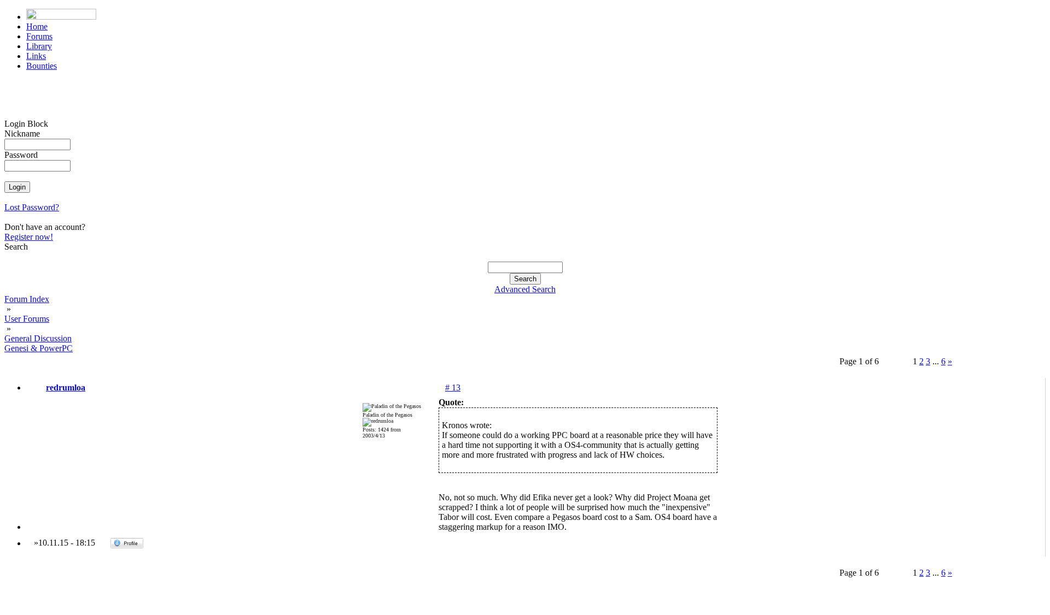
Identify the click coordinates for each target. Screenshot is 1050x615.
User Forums (26, 318)
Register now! (28, 236)
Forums (39, 36)
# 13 (452, 387)
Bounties (41, 65)
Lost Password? (31, 207)
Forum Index (26, 299)
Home (37, 26)
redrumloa (65, 387)
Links (36, 56)
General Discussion (38, 338)
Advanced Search (525, 289)
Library (39, 46)
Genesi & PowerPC (38, 348)
